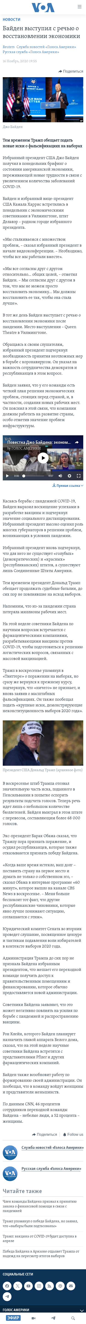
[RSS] (49, 1286)
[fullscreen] (78, 475)
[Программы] (33, 1318)
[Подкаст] (60, 1286)
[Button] (70, 71)
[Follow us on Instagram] (39, 1286)
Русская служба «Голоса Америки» (31, 52)
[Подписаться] (71, 1286)
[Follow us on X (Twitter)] (17, 1286)
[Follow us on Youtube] (28, 1286)
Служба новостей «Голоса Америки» (46, 47)
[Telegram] (53, 1318)
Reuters (9, 47)
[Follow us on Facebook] (7, 1286)
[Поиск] (73, 1318)
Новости (11, 20)
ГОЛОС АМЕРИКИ (26, 448)
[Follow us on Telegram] (7, 1296)
